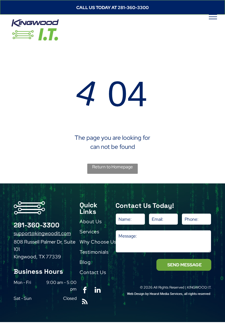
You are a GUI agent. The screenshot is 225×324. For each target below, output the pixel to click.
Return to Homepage (112, 167)
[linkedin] (97, 291)
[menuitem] (102, 223)
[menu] (213, 17)
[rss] (85, 302)
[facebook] (85, 291)
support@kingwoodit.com (42, 233)
